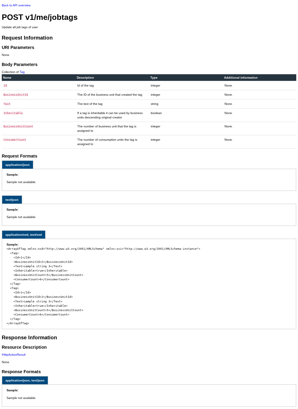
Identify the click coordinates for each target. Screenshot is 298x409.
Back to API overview (16, 5)
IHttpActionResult (14, 354)
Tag (22, 72)
